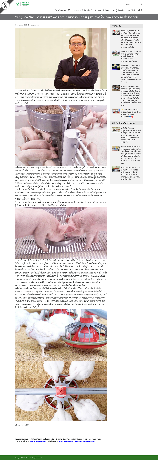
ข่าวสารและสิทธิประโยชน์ (82, 10)
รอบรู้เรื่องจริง (118, 10)
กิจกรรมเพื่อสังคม (102, 10)
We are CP (28, 458)
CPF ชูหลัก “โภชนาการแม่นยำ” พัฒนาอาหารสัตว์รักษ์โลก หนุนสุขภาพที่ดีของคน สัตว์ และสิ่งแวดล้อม (76, 17)
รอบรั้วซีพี (131, 10)
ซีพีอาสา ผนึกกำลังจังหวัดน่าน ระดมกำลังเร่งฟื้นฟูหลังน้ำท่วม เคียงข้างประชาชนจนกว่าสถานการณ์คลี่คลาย (131, 56)
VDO (140, 10)
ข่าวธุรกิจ (37, 25)
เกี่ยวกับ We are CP (62, 10)
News (31, 25)
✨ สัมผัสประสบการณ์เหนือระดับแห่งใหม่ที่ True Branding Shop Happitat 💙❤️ (131, 113)
